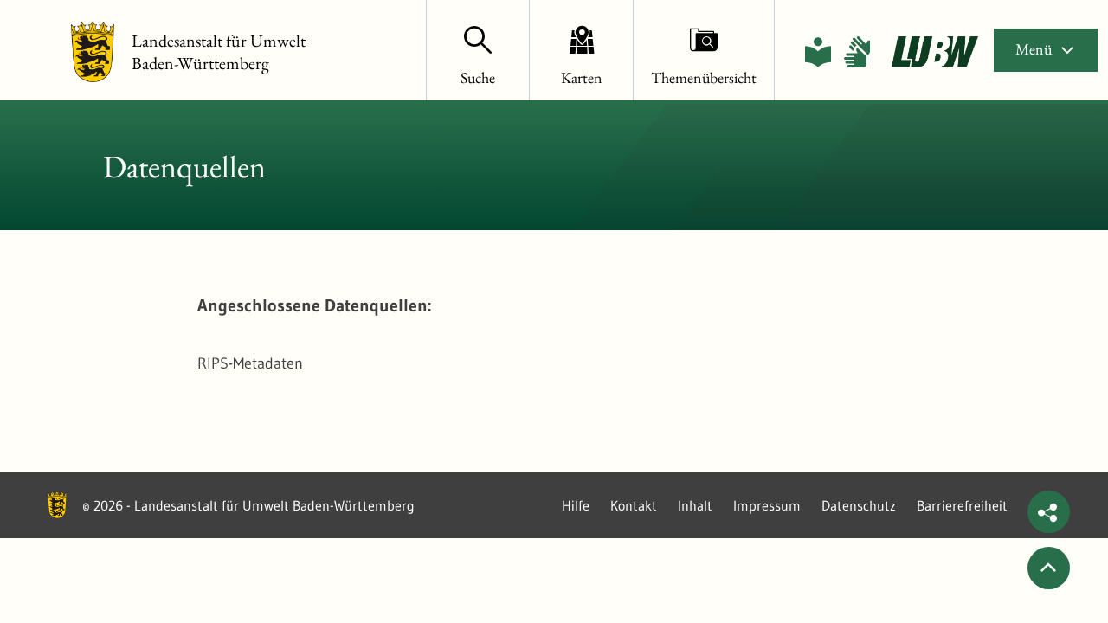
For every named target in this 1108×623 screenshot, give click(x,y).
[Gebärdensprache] (857, 52)
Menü (1033, 49)
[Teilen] (1048, 512)
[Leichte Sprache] (818, 52)
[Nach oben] (1048, 568)
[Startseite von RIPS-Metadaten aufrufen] (935, 51)
